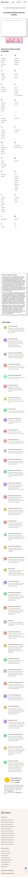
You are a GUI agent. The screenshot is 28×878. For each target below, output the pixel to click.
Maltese (3, 153)
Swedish (17, 188)
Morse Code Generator (7, 860)
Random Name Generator (7, 844)
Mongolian (3, 147)
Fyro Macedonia (19, 95)
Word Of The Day (5, 851)
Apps (13, 2)
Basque (16, 58)
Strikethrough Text (5, 862)
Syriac (16, 190)
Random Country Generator (8, 833)
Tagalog (3, 197)
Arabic (2, 62)
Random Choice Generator (7, 835)
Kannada (3, 132)
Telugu (2, 203)
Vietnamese (4, 219)
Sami (16, 174)
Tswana (3, 211)
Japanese (17, 118)
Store (25, 2)
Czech (2, 79)
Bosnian (17, 64)
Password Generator (6, 828)
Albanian (3, 60)
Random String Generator (7, 837)
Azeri (2, 66)
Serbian (16, 178)
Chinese (3, 75)
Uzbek (16, 201)
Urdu (16, 199)
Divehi (16, 75)
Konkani (3, 135)
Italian (2, 122)
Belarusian (17, 60)
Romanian (3, 174)
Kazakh (3, 130)
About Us (19, 2)
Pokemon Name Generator (7, 826)
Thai (2, 205)
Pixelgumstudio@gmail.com (7, 873)
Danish (16, 73)
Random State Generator (7, 831)
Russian (3, 176)
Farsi (16, 87)
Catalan (3, 73)
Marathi (3, 149)
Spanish (16, 180)
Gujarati (3, 108)
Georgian (3, 103)
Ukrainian (17, 197)
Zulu (16, 227)
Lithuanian (17, 130)
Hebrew (16, 103)
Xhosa (2, 227)
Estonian (3, 91)
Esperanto (3, 89)
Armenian (3, 64)
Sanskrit (17, 176)
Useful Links (4, 866)
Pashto (3, 161)
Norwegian (17, 145)
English (3, 87)
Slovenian (17, 184)
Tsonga (3, 209)
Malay (2, 151)
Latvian (16, 132)
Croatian (3, 77)
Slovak (16, 182)
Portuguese (4, 165)
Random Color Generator (7, 839)
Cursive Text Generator (7, 824)
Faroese (17, 89)
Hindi (16, 104)
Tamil (2, 201)
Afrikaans (3, 58)
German (3, 104)
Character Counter (5, 853)
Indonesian (4, 120)
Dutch (16, 77)
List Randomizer (5, 864)
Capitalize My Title (5, 857)
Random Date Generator (7, 842)
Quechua (17, 161)
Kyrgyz (3, 137)
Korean (3, 134)
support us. (11, 791)
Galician (3, 106)
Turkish (3, 207)
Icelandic (3, 118)
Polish (2, 163)
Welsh (16, 219)
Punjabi (3, 166)
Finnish (16, 91)
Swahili (16, 186)
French (16, 93)
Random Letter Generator (7, 822)
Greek (2, 110)
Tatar (2, 199)
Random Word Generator (7, 820)
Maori (2, 145)
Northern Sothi (18, 147)
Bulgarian (17, 62)
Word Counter (4, 855)
